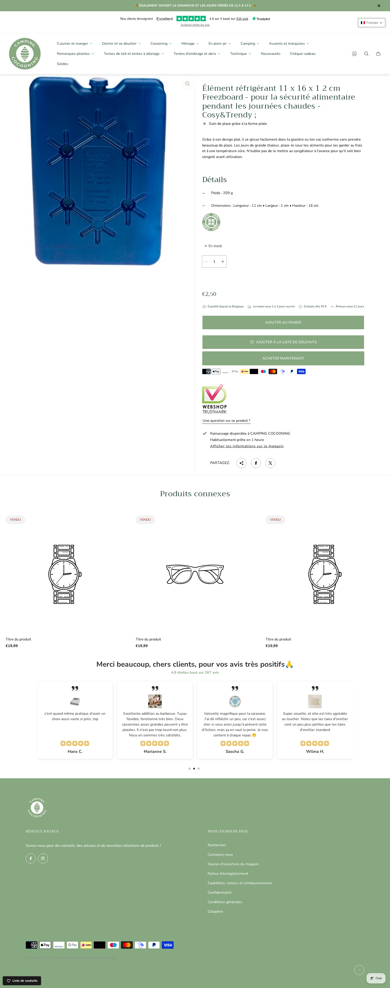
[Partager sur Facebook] (256, 463)
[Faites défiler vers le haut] (359, 970)
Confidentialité (220, 892)
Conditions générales (225, 902)
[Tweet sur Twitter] (270, 463)
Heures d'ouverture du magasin (233, 864)
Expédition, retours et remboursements (240, 883)
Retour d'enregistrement (228, 873)
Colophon (215, 911)
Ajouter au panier (283, 322)
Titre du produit (18, 639)
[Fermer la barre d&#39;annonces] (378, 6)
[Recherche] (366, 54)
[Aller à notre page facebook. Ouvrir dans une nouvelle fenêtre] (31, 858)
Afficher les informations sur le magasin (246, 446)
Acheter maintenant (283, 358)
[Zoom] (188, 84)
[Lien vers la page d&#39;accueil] (37, 808)
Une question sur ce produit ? (226, 420)
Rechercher (217, 845)
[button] (371, 22)
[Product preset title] (65, 574)
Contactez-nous (220, 854)
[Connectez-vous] (354, 54)
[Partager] (241, 463)
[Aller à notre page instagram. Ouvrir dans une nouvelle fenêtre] (43, 858)
